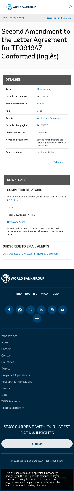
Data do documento (16, 96)
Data (4, 395)
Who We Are (9, 336)
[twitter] (30, 309)
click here (41, 485)
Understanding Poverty (13, 17)
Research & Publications (16, 382)
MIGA (44, 294)
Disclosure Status (15, 132)
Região (9, 118)
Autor (9, 89)
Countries (7, 362)
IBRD (18, 294)
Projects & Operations (15, 375)
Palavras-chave (14, 152)
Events (5, 388)
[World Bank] (37, 278)
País (8, 110)
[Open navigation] (3, 7)
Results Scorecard (12, 408)
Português (66, 18)
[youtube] (62, 309)
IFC (35, 294)
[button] (70, 7)
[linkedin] (41, 309)
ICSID (55, 294)
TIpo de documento (16, 103)
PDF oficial (13, 200)
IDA (27, 294)
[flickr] (37, 318)
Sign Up (37, 443)
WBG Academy (10, 401)
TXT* (10, 207)
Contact (6, 355)
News (5, 342)
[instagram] (52, 309)
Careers (6, 349)
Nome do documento (17, 139)
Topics (5, 368)
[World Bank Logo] (21, 7)
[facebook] (9, 309)
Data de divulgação (16, 125)
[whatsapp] (20, 309)
